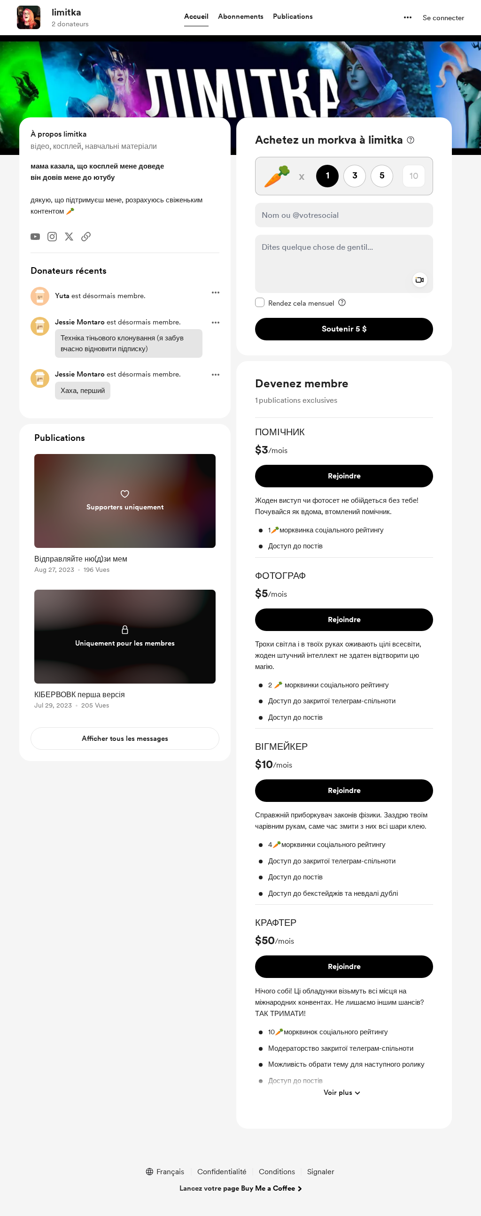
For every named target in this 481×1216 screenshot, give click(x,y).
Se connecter (443, 18)
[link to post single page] (125, 515)
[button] (196, 16)
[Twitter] (69, 236)
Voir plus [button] (338, 1092)
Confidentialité (222, 1171)
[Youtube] (35, 236)
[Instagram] (52, 236)
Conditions (277, 1171)
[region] (344, 236)
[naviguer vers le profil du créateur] (28, 17)
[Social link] (86, 236)
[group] (344, 491)
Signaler (320, 1171)
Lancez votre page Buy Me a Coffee (237, 1188)
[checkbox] (294, 303)
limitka (66, 12)
